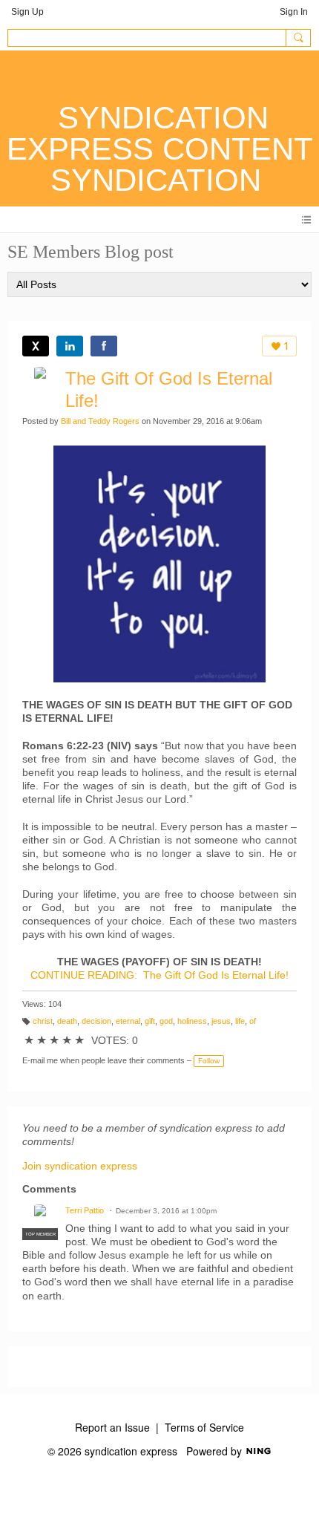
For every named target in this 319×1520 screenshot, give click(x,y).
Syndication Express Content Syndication (160, 149)
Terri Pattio (84, 1210)
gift (150, 1021)
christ (43, 1021)
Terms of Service (204, 1427)
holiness (192, 1021)
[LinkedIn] (69, 346)
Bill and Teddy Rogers (100, 421)
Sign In (294, 12)
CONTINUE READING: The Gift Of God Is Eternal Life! (159, 975)
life (240, 1021)
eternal (128, 1021)
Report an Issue (112, 1427)
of (252, 1021)
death (67, 1021)
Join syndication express (79, 1166)
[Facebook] (104, 346)
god (166, 1021)
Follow (209, 1061)
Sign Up (27, 12)
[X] (35, 346)
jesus (221, 1021)
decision (96, 1021)
